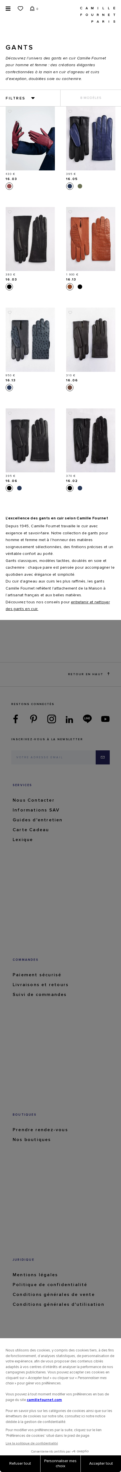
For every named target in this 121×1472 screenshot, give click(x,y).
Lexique (23, 839)
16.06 (72, 380)
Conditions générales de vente (54, 1294)
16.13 (71, 279)
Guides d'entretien (38, 820)
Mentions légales (35, 1275)
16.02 (72, 481)
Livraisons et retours (41, 984)
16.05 (72, 179)
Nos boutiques (32, 1139)
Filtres (16, 98)
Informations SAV (36, 810)
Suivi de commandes (40, 994)
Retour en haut (85, 674)
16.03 (11, 179)
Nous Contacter (34, 800)
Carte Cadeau (31, 830)
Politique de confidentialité (50, 1284)
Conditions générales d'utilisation (58, 1304)
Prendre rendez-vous (40, 1130)
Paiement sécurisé (37, 975)
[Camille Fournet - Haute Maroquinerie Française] (97, 14)
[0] (32, 8)
